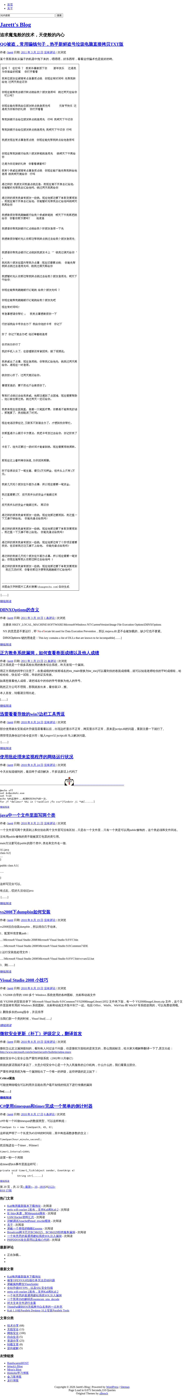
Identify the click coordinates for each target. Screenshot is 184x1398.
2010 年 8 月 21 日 (32, 823)
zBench (103, 1393)
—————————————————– (99, 784)
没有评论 (50, 52)
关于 (10, 8)
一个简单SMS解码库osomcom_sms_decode (33, 1299)
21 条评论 (50, 661)
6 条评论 (49, 1114)
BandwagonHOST (18, 1363)
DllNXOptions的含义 (19, 609)
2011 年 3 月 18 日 (32, 617)
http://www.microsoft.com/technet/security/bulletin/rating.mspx (35, 1052)
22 (52, 1186)
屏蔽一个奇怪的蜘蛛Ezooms (24, 1228)
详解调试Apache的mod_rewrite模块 (28, 1220)
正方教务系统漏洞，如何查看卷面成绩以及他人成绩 (49, 653)
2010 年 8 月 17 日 (32, 1114)
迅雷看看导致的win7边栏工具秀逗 (32, 714)
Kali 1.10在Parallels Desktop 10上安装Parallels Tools (38, 1310)
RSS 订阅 (6, 1190)
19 (43, 1186)
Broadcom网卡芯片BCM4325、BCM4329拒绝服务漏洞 (41, 1232)
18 (41, 1186)
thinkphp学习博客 (18, 1372)
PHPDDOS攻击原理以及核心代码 (28, 1239)
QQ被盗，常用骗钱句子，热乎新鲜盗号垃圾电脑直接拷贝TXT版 (61, 44)
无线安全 (13, 1329)
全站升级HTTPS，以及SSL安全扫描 (30, 1287)
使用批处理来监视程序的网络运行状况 (36, 756)
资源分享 (13, 1340)
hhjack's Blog (15, 1366)
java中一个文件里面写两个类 (27, 815)
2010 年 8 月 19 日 (32, 920)
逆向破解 (13, 1348)
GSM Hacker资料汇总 (20, 1217)
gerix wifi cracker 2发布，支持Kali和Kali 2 (32, 1209)
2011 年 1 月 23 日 (32, 661)
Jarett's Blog (15, 24)
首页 (10, 4)
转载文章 (13, 1344)
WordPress (112, 1386)
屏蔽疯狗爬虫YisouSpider (22, 1284)
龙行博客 (13, 1380)
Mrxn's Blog (14, 1369)
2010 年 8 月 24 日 (32, 722)
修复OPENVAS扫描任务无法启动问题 (31, 1280)
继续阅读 (6, 601)
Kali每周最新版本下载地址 (24, 1205)
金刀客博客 (14, 1376)
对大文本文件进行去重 (21, 1302)
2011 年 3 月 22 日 (32, 52)
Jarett (10, 52)
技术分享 (13, 1325)
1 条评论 (49, 617)
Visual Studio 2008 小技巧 (24, 980)
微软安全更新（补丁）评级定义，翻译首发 (41, 1033)
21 (49, 1186)
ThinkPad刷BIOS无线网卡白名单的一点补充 (34, 1306)
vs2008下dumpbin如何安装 (25, 912)
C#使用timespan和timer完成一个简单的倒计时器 (46, 1106)
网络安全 (13, 1333)
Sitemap (125, 1386)
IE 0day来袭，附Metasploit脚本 (26, 1213)
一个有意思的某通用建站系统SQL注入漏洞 (34, 1236)
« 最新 (27, 1186)
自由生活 (13, 1336)
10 (35, 1186)
